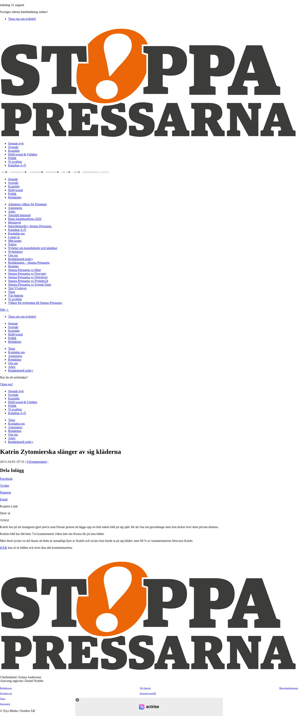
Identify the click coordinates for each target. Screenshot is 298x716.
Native (12, 244)
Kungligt (13, 150)
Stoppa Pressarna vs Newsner (27, 273)
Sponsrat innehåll (148, 693)
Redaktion (52, 172)
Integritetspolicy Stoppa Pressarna (30, 226)
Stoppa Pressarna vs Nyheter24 (28, 281)
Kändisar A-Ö (17, 165)
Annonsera (37, 172)
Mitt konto (14, 240)
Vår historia (15, 295)
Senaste (13, 179)
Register (13, 266)
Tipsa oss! (6, 384)
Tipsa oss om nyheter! (22, 18)
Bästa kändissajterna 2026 (24, 219)
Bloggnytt (14, 222)
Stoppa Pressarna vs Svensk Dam (29, 284)
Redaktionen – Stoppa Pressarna (28, 262)
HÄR (3, 547)
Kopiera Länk (9, 506)
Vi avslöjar (15, 161)
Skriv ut (5, 513)
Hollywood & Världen (22, 154)
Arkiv (76, 172)
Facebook (6, 478)
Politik (12, 158)
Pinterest (5, 492)
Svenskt (13, 147)
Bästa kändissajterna (288, 688)
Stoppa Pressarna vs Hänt (24, 270)
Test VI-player (17, 288)
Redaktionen (6, 688)
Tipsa (4, 172)
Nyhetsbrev (15, 251)
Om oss (66, 172)
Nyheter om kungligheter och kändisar (32, 248)
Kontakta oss (18, 172)
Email (4, 499)
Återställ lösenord (19, 215)
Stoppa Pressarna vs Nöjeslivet (27, 277)
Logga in (14, 237)
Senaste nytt (16, 143)
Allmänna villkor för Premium (27, 204)
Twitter (4, 485)
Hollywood (15, 190)
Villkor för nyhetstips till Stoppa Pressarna (35, 302)
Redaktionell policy (96, 172)
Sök (3, 309)
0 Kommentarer (37, 461)
